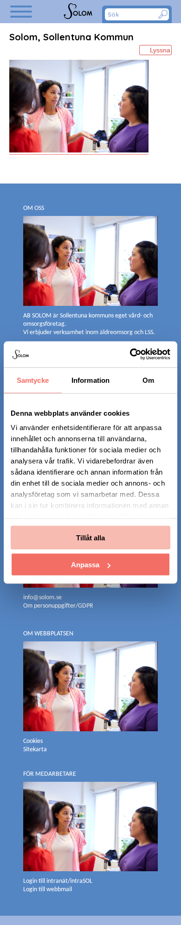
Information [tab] (90, 380)
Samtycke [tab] (33, 380)
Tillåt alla (90, 537)
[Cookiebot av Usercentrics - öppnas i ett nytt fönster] (130, 354)
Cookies (33, 741)
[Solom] (79, 11)
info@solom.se (43, 597)
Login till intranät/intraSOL (57, 881)
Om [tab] (148, 380)
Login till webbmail (47, 889)
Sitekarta (35, 749)
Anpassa (85, 565)
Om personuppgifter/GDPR (58, 605)
